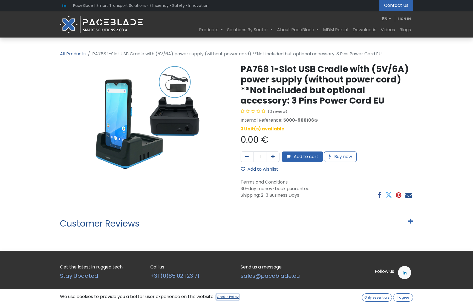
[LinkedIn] (64, 5)
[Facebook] (380, 195)
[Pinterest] (399, 195)
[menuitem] (211, 29)
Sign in (404, 18)
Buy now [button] (342, 156)
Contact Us (396, 5)
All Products (73, 54)
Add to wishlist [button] (262, 169)
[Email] (408, 195)
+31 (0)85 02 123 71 (174, 276)
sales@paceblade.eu (270, 276)
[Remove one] (247, 156)
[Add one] (273, 156)
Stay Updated (79, 276)
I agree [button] (403, 297)
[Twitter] (388, 195)
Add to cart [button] (305, 156)
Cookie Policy (228, 296)
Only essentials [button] (377, 297)
